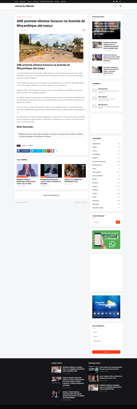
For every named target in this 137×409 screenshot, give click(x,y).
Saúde (106, 197)
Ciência (106, 147)
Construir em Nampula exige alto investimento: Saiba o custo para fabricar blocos (111, 70)
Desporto (106, 158)
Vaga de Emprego (106, 207)
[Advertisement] (106, 272)
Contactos (36, 1)
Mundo (106, 179)
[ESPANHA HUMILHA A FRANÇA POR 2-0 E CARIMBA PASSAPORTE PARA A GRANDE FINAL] (97, 45)
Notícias (30, 145)
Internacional (106, 172)
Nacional (29, 17)
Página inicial (21, 17)
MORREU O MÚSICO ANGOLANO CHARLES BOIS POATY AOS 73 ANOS (26, 182)
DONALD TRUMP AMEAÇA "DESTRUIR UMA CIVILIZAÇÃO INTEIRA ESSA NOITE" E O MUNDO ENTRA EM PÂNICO (73, 394)
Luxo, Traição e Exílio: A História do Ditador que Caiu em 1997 (111, 377)
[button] (115, 6)
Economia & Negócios (106, 161)
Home (16, 1)
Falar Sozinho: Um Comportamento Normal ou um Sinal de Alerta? (111, 368)
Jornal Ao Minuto (24, 6)
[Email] (52, 151)
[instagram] (120, 1)
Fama (106, 168)
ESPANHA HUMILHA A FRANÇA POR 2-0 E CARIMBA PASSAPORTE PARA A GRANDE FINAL (111, 45)
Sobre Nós (22, 1)
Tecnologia (106, 204)
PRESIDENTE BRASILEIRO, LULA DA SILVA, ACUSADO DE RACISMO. (51, 182)
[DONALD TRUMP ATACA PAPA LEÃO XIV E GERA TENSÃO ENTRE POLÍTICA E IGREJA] (56, 380)
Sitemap (57, 1)
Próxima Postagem (81, 202)
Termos (29, 1)
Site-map (63, 1)
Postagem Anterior (22, 202)
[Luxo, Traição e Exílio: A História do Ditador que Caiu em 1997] (93, 378)
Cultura (106, 151)
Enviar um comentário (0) (51, 195)
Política (106, 193)
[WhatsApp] (45, 151)
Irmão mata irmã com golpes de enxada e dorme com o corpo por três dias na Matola (111, 58)
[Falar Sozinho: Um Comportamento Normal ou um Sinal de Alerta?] (93, 369)
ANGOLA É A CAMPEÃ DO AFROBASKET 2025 (73, 180)
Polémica (106, 190)
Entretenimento (106, 165)
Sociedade (106, 200)
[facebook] (113, 1)
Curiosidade (106, 154)
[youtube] (117, 1)
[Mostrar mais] (56, 151)
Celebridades (106, 143)
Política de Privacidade (47, 1)
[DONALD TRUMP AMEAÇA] (56, 394)
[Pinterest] (48, 151)
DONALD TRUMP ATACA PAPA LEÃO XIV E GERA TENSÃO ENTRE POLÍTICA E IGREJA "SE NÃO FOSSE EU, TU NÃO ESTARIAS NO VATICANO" (73, 381)
